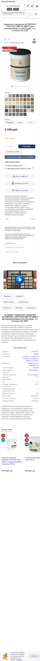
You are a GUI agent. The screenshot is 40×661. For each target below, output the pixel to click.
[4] (12, 138)
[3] (10, 138)
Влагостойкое (33, 370)
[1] (6, 138)
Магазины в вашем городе (15, 247)
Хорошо (34, 656)
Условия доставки (13, 252)
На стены (35, 360)
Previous (4, 280)
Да (9, 9)
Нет (16, 9)
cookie (12, 654)
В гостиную (34, 356)
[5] (14, 138)
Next (35, 280)
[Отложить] (5, 39)
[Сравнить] (9, 39)
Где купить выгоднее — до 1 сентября (20, 157)
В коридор (33, 358)
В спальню (26, 356)
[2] (8, 138)
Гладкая (35, 354)
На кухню (26, 358)
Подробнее (19, 660)
